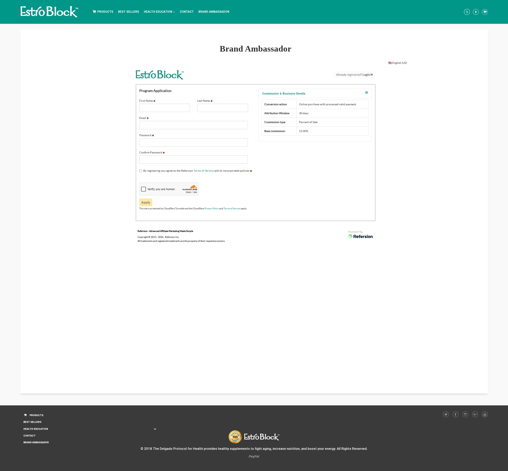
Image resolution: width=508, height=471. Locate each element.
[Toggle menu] (155, 429)
